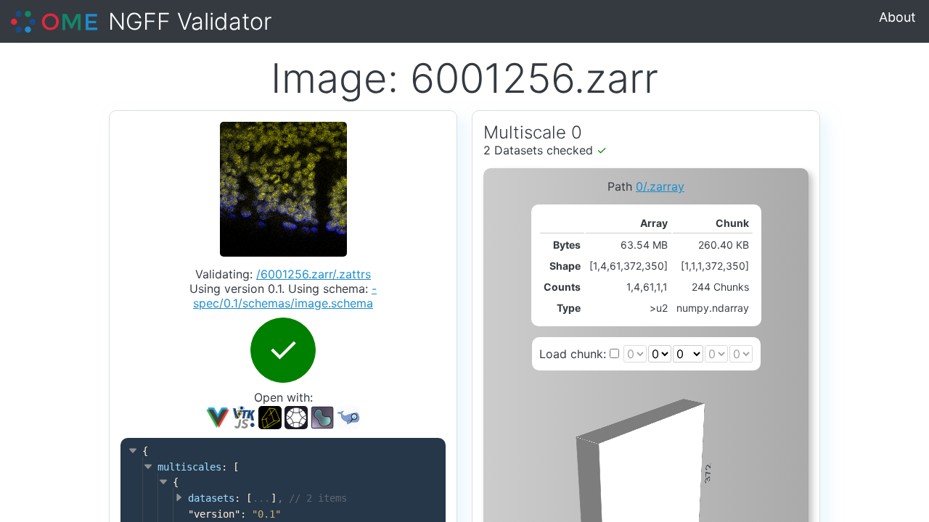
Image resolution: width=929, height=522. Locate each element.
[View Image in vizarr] (218, 416)
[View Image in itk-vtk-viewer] (244, 416)
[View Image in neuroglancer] (270, 416)
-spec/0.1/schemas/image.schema (285, 295)
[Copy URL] (322, 418)
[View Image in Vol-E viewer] (295, 416)
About (897, 17)
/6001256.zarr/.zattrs (313, 274)
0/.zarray (660, 186)
